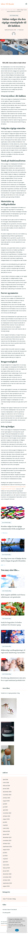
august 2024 (6, 819)
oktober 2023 (6, 843)
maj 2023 (5, 858)
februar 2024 (6, 831)
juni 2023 (5, 855)
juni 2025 (5, 807)
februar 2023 (6, 868)
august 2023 (6, 849)
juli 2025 (5, 804)
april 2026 (5, 779)
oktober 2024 (6, 816)
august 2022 (6, 886)
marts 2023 (6, 865)
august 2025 (6, 800)
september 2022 (7, 883)
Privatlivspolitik (6, 912)
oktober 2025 (6, 797)
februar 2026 (6, 785)
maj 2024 (5, 825)
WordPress (3, 925)
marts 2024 (6, 828)
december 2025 (7, 791)
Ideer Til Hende (7, 4)
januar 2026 (6, 788)
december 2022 (7, 874)
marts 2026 (6, 782)
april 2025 (5, 810)
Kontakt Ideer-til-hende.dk (10, 909)
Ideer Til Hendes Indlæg (14, 15)
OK (17, 930)
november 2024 (7, 813)
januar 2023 (6, 871)
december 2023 (7, 837)
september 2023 (7, 846)
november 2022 (7, 877)
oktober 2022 (6, 880)
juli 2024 (5, 822)
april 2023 (5, 861)
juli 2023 (5, 852)
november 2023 (7, 840)
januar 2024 (6, 834)
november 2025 (7, 794)
